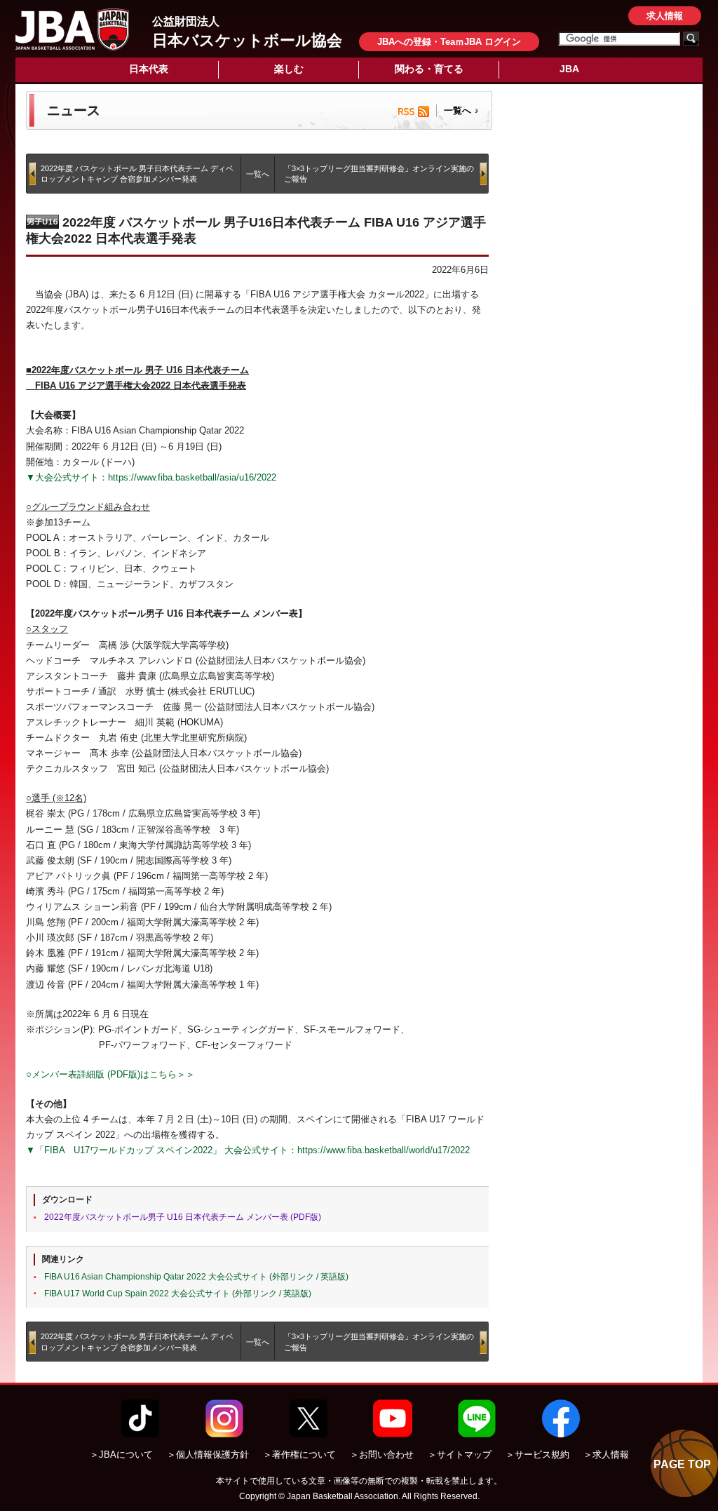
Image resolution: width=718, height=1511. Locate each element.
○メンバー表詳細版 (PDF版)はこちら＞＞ (110, 1074)
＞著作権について (299, 1454)
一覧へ (457, 110)
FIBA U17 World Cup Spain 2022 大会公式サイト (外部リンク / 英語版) (177, 1293)
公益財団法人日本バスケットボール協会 (72, 29)
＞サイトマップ (460, 1454)
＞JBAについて (121, 1454)
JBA (569, 68)
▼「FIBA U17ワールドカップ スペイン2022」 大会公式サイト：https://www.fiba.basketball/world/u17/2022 (248, 1150)
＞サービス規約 (537, 1454)
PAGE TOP (682, 1464)
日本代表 (148, 68)
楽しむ (289, 68)
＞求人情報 (606, 1454)
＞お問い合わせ (382, 1454)
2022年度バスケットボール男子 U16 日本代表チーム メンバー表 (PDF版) (182, 1217)
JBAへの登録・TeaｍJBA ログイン (449, 41)
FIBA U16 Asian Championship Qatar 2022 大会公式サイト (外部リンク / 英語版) (196, 1277)
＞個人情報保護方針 (208, 1454)
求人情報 (664, 16)
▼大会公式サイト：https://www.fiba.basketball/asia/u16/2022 (151, 477)
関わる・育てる (429, 68)
